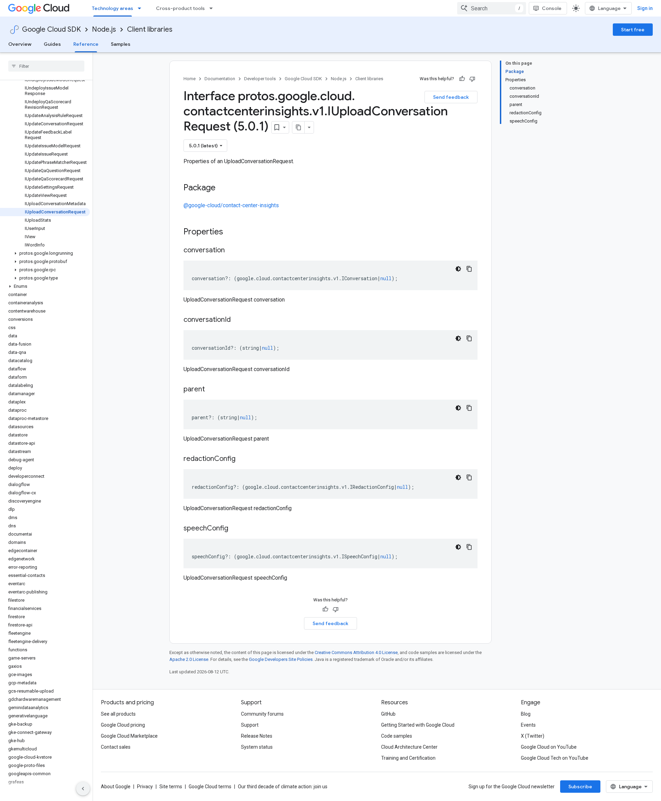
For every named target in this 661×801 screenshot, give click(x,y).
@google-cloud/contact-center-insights (231, 205)
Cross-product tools (180, 8)
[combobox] (491, 8)
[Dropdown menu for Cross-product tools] (213, 8)
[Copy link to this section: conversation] (232, 250)
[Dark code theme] (458, 268)
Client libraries (149, 29)
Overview (19, 44)
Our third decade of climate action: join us (282, 786)
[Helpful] (462, 79)
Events (528, 725)
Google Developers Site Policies (281, 659)
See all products (118, 714)
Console (552, 8)
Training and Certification (408, 758)
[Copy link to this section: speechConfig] (235, 529)
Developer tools (260, 78)
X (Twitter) (532, 736)
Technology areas (112, 8)
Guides (52, 44)
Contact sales (115, 747)
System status (257, 747)
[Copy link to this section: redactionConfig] (242, 459)
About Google (115, 786)
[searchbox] (46, 66)
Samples (120, 44)
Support (250, 725)
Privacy (145, 786)
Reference (85, 44)
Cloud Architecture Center (409, 747)
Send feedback (451, 97)
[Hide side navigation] (83, 788)
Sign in (645, 8)
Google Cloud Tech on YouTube (554, 758)
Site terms (170, 786)
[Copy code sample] (469, 268)
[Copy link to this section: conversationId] (237, 320)
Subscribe (580, 786)
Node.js (104, 29)
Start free (632, 30)
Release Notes (256, 736)
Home (189, 78)
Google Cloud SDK (51, 29)
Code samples (396, 736)
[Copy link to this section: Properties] (232, 232)
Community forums (262, 714)
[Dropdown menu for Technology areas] (141, 8)
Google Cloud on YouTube (549, 747)
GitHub (388, 714)
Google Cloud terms (210, 786)
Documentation (219, 78)
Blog (526, 714)
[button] (45, 253)
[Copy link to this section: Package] (222, 188)
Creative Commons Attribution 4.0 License (356, 652)
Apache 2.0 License (188, 659)
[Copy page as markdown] (298, 127)
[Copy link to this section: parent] (212, 390)
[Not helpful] (472, 79)
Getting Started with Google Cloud (417, 725)
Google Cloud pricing (123, 725)
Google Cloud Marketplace (129, 736)
